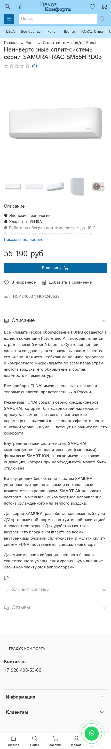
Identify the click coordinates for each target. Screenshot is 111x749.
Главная (11, 43)
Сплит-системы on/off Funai (69, 43)
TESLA (9, 31)
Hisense (68, 31)
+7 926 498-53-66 (22, 670)
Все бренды (31, 31)
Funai (51, 31)
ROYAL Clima (92, 31)
